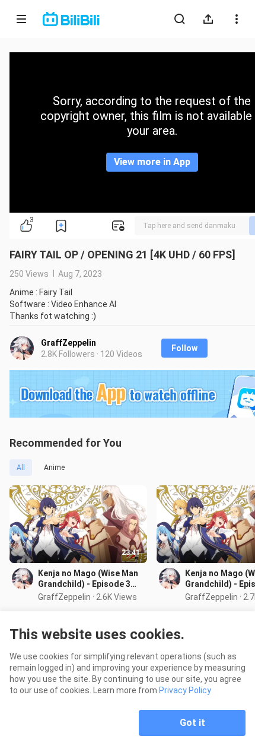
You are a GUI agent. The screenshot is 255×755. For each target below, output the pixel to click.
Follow (184, 348)
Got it (192, 722)
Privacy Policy (185, 690)
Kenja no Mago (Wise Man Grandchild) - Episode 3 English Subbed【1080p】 (88, 578)
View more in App (152, 162)
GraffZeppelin (68, 343)
